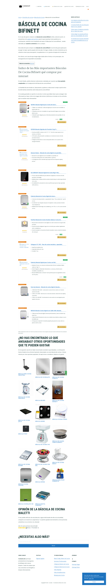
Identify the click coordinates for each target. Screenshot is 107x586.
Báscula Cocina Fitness (59, 419)
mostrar (32, 63)
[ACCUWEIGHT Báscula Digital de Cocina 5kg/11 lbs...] (25, 177)
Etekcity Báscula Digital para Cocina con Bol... (43, 262)
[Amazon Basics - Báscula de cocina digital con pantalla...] (25, 154)
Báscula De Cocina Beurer (24, 465)
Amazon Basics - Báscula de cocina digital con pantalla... (46, 153)
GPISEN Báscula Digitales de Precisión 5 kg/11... (44, 129)
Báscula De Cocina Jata (42, 377)
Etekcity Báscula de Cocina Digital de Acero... (43, 196)
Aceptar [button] (94, 581)
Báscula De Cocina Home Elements (58, 441)
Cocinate (24, 6)
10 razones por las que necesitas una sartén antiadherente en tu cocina (79, 40)
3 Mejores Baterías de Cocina (61, 567)
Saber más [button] (91, 578)
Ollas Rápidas (57, 569)
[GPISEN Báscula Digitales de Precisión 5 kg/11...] (25, 130)
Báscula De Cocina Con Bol (42, 465)
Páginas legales (40, 558)
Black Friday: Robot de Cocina (62, 558)
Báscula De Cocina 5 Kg (42, 444)
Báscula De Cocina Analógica (24, 397)
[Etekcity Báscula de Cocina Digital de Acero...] (25, 200)
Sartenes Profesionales (60, 561)
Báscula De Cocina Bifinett (58, 401)
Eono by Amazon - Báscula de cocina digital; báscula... (45, 287)
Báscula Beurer (40, 400)
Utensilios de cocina (27, 17)
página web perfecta (33, 39)
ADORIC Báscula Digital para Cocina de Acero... (44, 104)
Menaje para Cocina (59, 575)
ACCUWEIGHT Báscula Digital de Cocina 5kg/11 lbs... (45, 172)
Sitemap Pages (76, 564)
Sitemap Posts (76, 567)
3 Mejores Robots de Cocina (61, 564)
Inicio (19, 17)
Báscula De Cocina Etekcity (58, 377)
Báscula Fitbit (22, 434)
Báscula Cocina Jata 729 (25, 504)
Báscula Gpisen (40, 482)
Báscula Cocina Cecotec (23, 484)
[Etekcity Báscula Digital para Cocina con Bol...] (25, 264)
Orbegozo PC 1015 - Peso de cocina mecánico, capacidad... (47, 244)
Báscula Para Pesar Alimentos (58, 480)
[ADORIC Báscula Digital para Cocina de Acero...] (25, 108)
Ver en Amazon (62, 122)
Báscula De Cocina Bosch (58, 463)
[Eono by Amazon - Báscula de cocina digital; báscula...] (25, 291)
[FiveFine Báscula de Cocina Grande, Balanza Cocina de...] (25, 224)
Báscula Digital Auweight (40, 504)
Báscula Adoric (40, 421)
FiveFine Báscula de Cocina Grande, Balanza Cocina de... (46, 220)
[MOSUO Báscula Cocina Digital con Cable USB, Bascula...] (25, 315)
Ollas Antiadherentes (59, 572)
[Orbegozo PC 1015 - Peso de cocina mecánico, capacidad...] (25, 246)
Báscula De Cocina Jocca (24, 420)
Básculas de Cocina (39, 17)
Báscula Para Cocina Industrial (24, 374)
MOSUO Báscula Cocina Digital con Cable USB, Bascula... (46, 310)
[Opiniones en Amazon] (24, 115)
